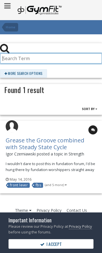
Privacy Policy (49, 210)
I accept (53, 244)
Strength (76, 154)
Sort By (88, 109)
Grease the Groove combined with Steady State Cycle (45, 143)
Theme (22, 210)
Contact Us (77, 210)
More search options (24, 73)
